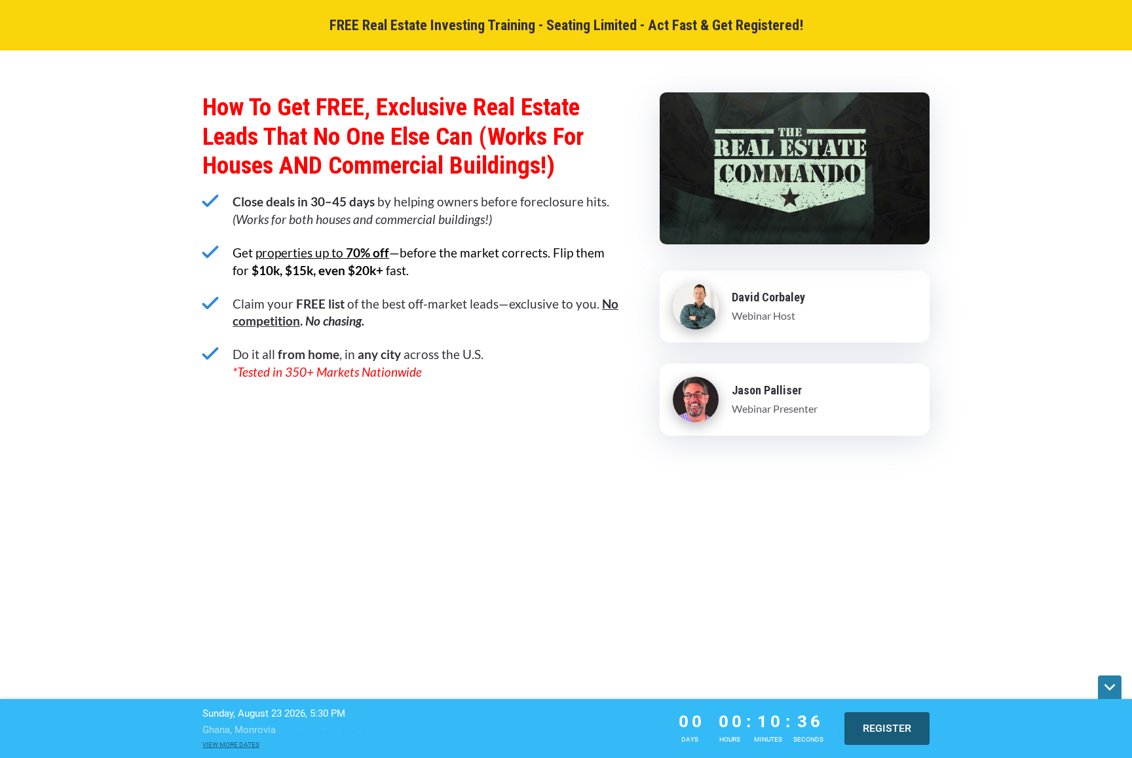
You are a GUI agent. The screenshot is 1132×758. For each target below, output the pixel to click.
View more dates (230, 744)
